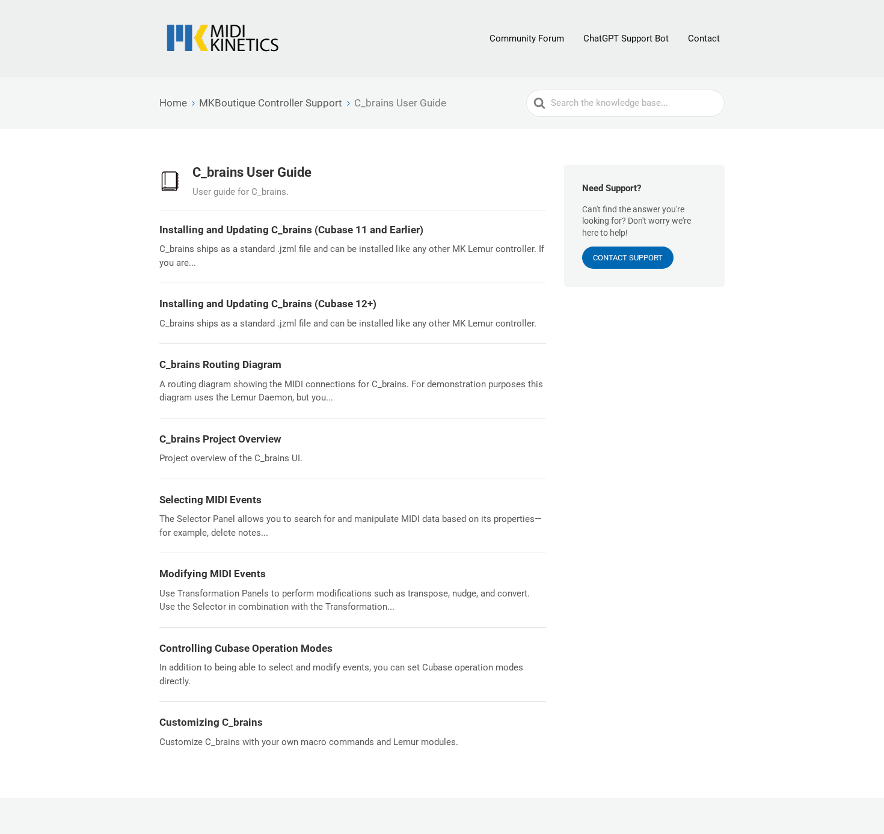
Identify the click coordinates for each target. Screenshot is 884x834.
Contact (704, 38)
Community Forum (527, 38)
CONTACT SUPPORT (628, 257)
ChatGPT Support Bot (626, 38)
